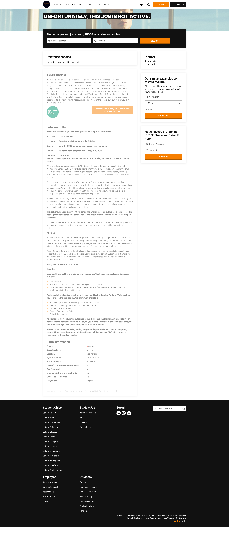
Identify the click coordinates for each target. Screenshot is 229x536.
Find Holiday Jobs (88, 492)
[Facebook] (129, 413)
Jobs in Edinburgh (51, 427)
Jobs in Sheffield (50, 465)
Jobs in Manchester (51, 451)
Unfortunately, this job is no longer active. (112, 110)
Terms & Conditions (134, 518)
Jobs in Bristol (49, 417)
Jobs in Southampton (52, 470)
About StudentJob (88, 413)
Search (155, 41)
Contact (89, 4)
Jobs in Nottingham (51, 460)
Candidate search (50, 487)
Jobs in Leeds (49, 436)
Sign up (46, 501)
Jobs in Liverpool (50, 441)
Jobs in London (50, 446)
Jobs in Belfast (49, 413)
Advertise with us (50, 482)
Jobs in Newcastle (51, 456)
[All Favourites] (141, 4)
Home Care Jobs (66, 391)
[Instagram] (124, 413)
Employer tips (49, 496)
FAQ (81, 417)
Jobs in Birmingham (51, 422)
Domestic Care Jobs (84, 391)
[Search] (148, 4)
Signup (161, 4)
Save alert (163, 115)
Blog (80, 4)
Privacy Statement (150, 518)
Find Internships (87, 496)
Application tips (87, 506)
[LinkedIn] (119, 413)
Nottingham (52, 391)
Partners (83, 511)
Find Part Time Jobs (88, 487)
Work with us (85, 427)
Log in (178, 4)
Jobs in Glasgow (50, 432)
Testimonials (48, 492)
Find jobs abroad (87, 501)
